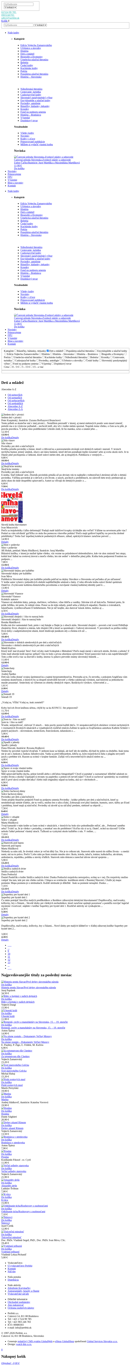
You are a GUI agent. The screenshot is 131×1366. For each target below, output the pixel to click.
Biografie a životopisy (31, 56)
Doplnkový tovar (29, 120)
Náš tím (11, 1271)
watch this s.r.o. (24, 1344)
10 (9, 953)
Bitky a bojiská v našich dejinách (18, 1001)
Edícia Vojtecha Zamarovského (36, 45)
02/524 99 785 (9, 12)
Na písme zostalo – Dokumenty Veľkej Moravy (25, 1042)
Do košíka (19, 168)
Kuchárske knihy (29, 68)
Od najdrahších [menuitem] (15, 403)
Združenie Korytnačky (19, 1288)
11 (9, 956)
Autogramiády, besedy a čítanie (23, 1291)
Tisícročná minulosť (11, 1237)
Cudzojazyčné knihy (30, 94)
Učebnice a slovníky (30, 48)
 (10, 945)
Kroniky (24, 109)
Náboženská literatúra (31, 89)
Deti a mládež (27, 53)
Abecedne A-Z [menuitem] (15, 406)
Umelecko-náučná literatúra (34, 59)
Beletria (24, 62)
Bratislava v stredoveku (13, 1142)
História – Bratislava (30, 114)
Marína (4, 1099)
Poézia (23, 71)
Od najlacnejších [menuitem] (16, 400)
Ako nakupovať (16, 1305)
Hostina (5, 1113)
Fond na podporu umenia (33, 112)
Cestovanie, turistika (30, 91)
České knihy (26, 65)
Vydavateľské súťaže (18, 1293)
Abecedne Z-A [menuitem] (15, 409)
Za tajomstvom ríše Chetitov (15, 1056)
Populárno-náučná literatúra (34, 74)
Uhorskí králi (8, 1016)
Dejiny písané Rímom (12, 1128)
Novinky (24, 135)
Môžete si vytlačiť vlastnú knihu (36, 144)
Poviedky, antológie (30, 103)
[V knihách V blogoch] (10, 7)
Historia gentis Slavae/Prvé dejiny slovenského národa (28, 987)
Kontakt (12, 1268)
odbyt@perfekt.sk (10, 18)
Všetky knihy (27, 133)
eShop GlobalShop (64, 1341)
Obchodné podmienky (19, 1302)
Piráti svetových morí (12, 1085)
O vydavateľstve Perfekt (20, 1265)
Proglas (5, 1157)
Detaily (15, 437)
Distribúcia (13, 1279)
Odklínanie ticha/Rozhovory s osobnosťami (23, 1211)
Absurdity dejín (9, 1185)
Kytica (4, 1200)
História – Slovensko (31, 76)
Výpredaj (25, 117)
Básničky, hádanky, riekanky (35, 106)
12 (9, 959)
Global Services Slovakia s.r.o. (102, 1341)
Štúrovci (5, 1223)
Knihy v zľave (27, 138)
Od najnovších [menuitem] (15, 394)
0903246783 (8, 15)
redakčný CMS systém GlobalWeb (35, 1341)
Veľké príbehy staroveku (13, 1171)
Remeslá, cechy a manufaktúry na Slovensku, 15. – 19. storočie (33, 1027)
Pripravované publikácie (32, 141)
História (24, 51)
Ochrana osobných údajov (21, 1307)
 (10, 968)
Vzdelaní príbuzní (10, 1251)
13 (9, 962)
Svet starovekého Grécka (14, 1070)
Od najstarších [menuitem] (15, 397)
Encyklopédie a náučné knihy (35, 100)
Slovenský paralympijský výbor (36, 97)
